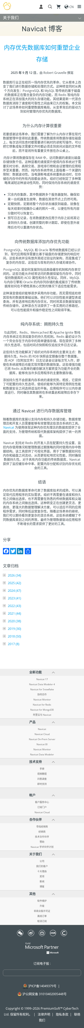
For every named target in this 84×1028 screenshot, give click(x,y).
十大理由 (42, 871)
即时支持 (42, 784)
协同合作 (42, 694)
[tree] (42, 609)
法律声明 (44, 1014)
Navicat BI (42, 744)
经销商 (42, 831)
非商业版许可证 (42, 911)
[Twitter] (13, 551)
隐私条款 (62, 1014)
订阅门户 (42, 807)
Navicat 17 (42, 679)
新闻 (42, 881)
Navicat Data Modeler (42, 754)
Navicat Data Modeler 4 (42, 684)
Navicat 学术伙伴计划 (42, 847)
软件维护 (42, 901)
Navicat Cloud (42, 734)
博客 (42, 886)
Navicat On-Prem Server (42, 739)
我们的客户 (42, 866)
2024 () (14, 590)
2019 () (14, 629)
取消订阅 (42, 921)
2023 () (14, 598)
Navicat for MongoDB (42, 709)
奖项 (42, 876)
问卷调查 (42, 779)
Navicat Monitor (42, 699)
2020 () (14, 621)
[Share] (28, 551)
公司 (42, 861)
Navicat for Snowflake (42, 689)
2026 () (14, 575)
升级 (42, 906)
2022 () (14, 606)
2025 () (14, 583)
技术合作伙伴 (42, 836)
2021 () (14, 613)
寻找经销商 (42, 826)
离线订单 (42, 916)
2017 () (13, 644)
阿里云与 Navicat (42, 714)
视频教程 (42, 773)
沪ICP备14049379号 (42, 986)
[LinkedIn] (20, 551)
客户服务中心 (42, 802)
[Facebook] (6, 551)
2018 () (14, 636)
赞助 (42, 842)
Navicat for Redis (42, 704)
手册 (42, 768)
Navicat (8, 427)
